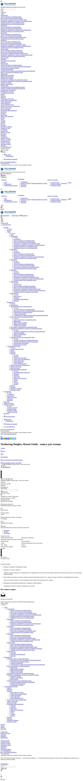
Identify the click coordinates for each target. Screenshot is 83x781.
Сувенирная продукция (16, 349)
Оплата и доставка (12, 407)
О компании (10, 394)
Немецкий (16, 273)
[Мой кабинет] (1, 208)
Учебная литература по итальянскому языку (26, 340)
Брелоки (16, 356)
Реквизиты (4, 746)
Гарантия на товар (6, 745)
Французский (17, 284)
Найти (2, 768)
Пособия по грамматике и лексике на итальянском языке (29, 331)
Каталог (9, 230)
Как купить (7, 533)
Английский (17, 239)
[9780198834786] (5, 467)
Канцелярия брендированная (22, 372)
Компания (3, 729)
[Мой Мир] (6, 439)
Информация (4, 737)
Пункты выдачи (5, 740)
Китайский (17, 262)
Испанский (17, 252)
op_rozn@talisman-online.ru (9, 162)
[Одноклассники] (4, 439)
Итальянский (14, 305)
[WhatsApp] (11, 439)
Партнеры (3, 734)
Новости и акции (5, 733)
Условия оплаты (5, 742)
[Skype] (13, 439)
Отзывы (6, 531)
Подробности (4, 487)
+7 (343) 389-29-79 (6, 147)
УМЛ (11, 235)
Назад (10, 229)
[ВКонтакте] (2, 439)
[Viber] (8, 439)
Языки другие (17, 296)
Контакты (3, 736)
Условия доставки (6, 743)
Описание (6, 530)
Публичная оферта (6, 749)
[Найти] (2, 11)
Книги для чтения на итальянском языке (25, 319)
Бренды (3, 727)
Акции (2, 726)
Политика (3, 748)
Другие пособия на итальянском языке (24, 309)
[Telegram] (15, 439)
